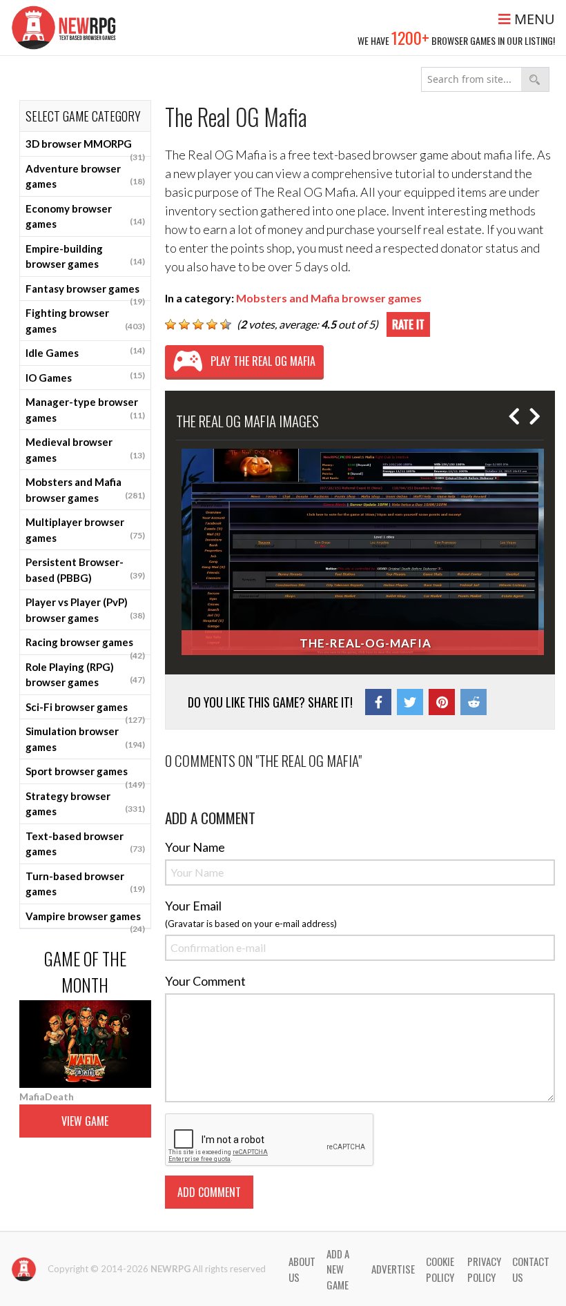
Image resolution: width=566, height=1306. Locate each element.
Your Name (195, 847)
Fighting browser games (85, 320)
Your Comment (205, 980)
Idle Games (85, 352)
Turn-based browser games (85, 884)
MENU (533, 19)
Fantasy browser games (85, 292)
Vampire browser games (85, 919)
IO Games (85, 377)
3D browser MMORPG (85, 147)
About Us (302, 1269)
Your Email (193, 905)
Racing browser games (85, 645)
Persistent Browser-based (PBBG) (85, 570)
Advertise (393, 1268)
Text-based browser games (85, 844)
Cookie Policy (440, 1269)
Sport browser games (85, 774)
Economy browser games (85, 216)
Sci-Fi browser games (85, 710)
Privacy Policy (484, 1269)
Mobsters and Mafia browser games (85, 490)
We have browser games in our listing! (456, 37)
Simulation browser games (85, 739)
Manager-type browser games (85, 410)
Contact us (530, 1269)
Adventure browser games (85, 176)
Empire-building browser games (85, 256)
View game (84, 1121)
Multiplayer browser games (85, 530)
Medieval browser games (85, 450)
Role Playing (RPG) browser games (85, 675)
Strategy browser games (85, 804)
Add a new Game (337, 1269)
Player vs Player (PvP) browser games (85, 610)
